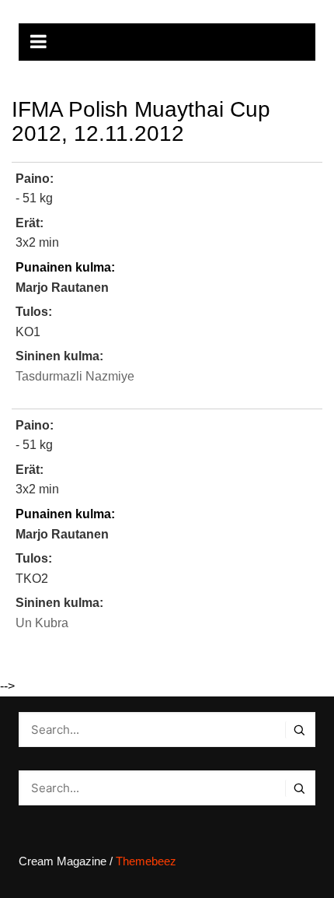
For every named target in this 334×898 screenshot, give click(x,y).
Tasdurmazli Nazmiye (75, 376)
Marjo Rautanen (62, 287)
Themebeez (146, 861)
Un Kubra (42, 623)
